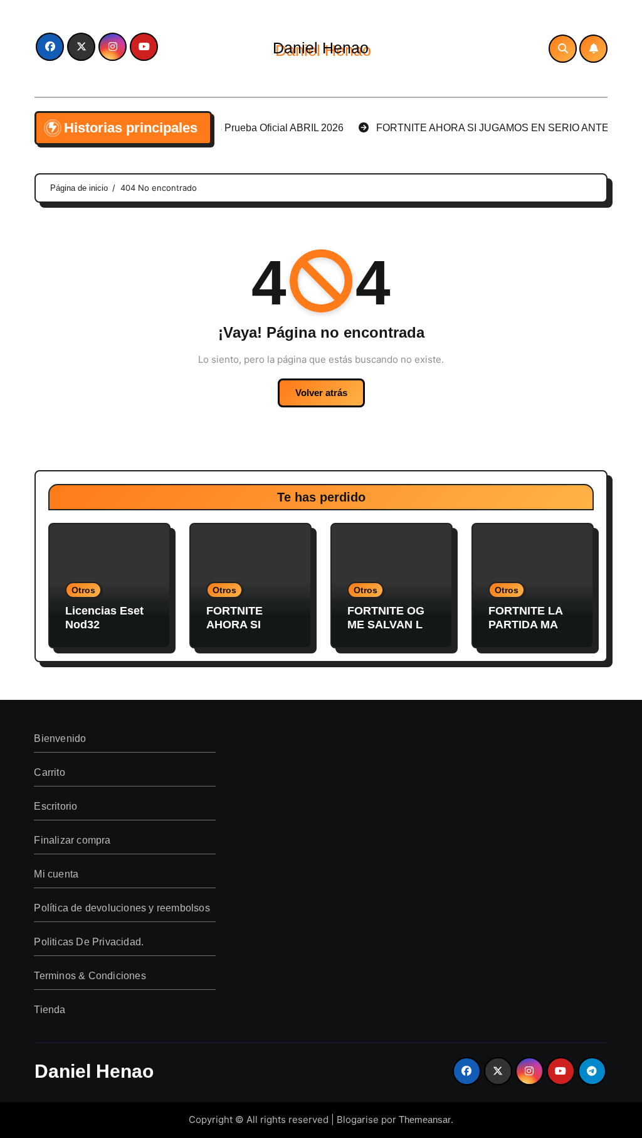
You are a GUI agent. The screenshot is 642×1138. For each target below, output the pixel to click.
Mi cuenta (56, 874)
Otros (83, 590)
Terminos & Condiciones (90, 975)
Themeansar (425, 1119)
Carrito (49, 772)
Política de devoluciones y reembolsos (122, 908)
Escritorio (56, 806)
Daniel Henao (321, 47)
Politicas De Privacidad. (89, 942)
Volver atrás (321, 392)
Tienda (50, 1009)
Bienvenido (60, 738)
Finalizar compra (72, 840)
